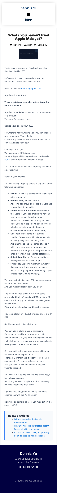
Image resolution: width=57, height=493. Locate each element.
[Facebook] (24, 467)
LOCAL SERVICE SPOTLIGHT (28, 459)
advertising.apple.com (30, 88)
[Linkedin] (20, 467)
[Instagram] (28, 467)
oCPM (7, 159)
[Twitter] (32, 467)
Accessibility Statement (28, 462)
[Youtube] (37, 467)
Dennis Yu (29, 8)
